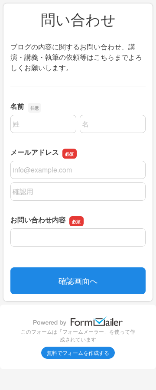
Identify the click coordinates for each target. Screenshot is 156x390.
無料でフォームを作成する (78, 352)
